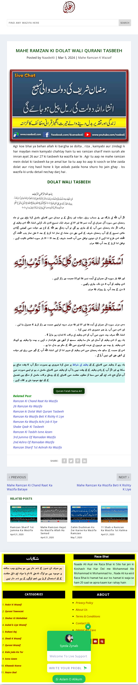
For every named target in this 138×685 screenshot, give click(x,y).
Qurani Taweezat (14, 611)
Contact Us (83, 623)
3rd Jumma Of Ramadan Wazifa (34, 437)
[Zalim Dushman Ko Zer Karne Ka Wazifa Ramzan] (84, 514)
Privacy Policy (84, 603)
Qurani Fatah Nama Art (69, 391)
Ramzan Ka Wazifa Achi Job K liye (35, 422)
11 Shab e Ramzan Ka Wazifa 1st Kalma (114, 529)
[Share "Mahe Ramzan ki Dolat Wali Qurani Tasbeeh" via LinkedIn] (84, 461)
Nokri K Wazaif (13, 604)
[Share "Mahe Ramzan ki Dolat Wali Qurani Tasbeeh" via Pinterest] (77, 461)
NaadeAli (48, 58)
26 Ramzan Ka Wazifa (27, 406)
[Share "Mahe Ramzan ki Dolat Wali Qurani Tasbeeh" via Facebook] (64, 461)
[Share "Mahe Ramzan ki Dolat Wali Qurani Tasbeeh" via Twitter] (71, 461)
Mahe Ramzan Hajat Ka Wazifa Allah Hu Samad (53, 530)
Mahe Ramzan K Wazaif (95, 58)
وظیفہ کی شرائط (80, 365)
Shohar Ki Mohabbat (16, 618)
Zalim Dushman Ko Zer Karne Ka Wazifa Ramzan (84, 530)
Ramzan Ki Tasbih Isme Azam (32, 432)
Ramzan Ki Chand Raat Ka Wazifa (35, 401)
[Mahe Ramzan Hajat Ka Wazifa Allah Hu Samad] (54, 514)
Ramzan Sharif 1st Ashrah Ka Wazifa (37, 447)
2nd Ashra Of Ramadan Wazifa (33, 442)
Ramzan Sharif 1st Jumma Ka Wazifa (22, 529)
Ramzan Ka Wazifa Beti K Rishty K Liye (38, 416)
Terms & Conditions (88, 616)
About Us (81, 610)
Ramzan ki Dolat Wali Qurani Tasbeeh (38, 411)
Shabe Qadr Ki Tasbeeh (28, 427)
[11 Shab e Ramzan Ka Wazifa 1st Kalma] (114, 514)
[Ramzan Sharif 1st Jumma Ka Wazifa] (23, 514)
